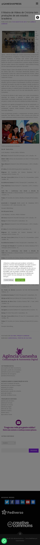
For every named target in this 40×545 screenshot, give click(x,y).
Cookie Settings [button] (8, 280)
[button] (37, 17)
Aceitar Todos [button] (20, 280)
